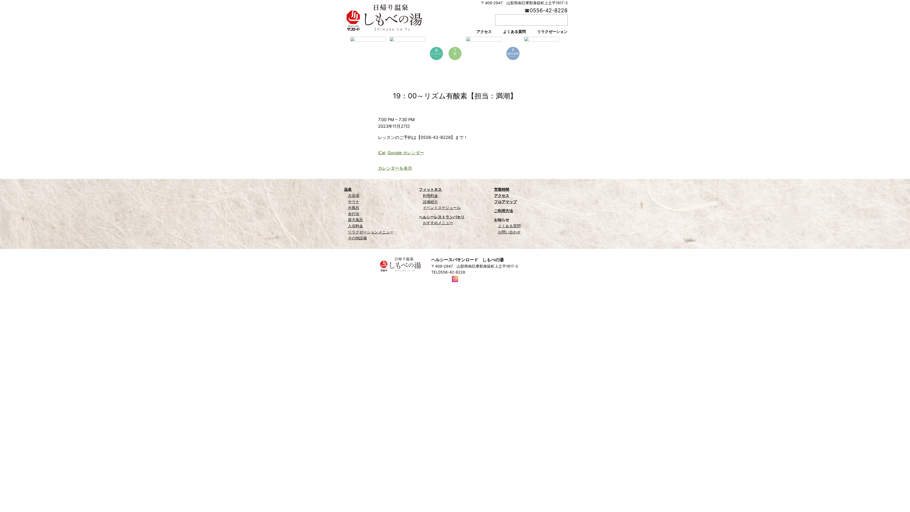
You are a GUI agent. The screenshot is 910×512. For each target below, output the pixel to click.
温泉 (348, 189)
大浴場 (353, 195)
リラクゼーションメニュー (370, 232)
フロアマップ (505, 201)
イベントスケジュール (442, 207)
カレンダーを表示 (395, 168)
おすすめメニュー (438, 222)
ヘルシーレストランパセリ (441, 217)
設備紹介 (430, 201)
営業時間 (501, 189)
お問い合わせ (509, 232)
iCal (381, 152)
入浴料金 (355, 226)
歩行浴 (353, 213)
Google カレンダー (405, 152)
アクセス (501, 195)
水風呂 (353, 207)
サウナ (353, 201)
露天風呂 (355, 219)
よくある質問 (509, 226)
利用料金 (430, 195)
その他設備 (357, 238)
